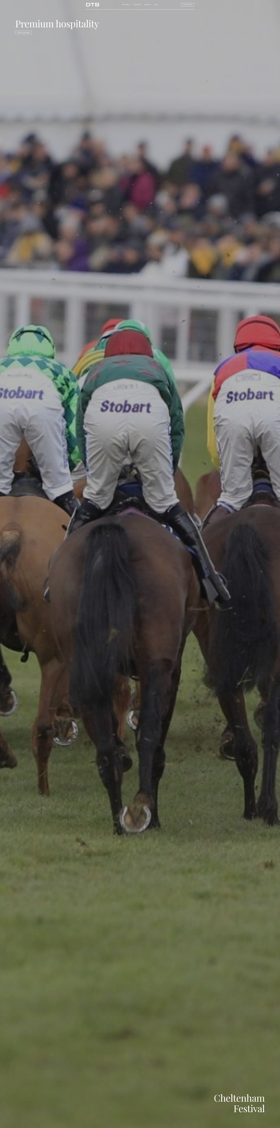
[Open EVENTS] (150, 5)
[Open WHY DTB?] (129, 5)
